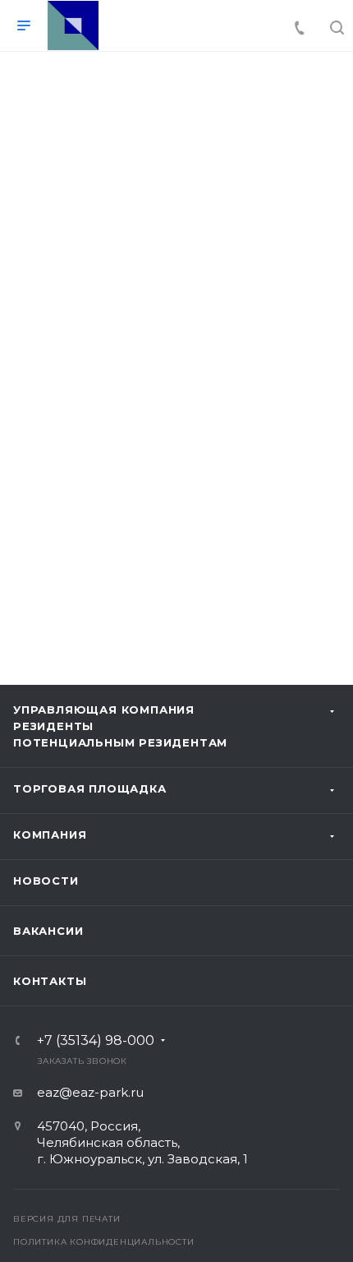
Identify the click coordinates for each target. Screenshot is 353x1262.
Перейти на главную (176, 532)
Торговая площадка (90, 788)
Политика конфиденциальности (104, 1242)
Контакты (49, 980)
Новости (46, 880)
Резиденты (53, 726)
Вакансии (48, 930)
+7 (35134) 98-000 (95, 1040)
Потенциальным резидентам (120, 742)
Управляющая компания (104, 709)
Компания (49, 834)
